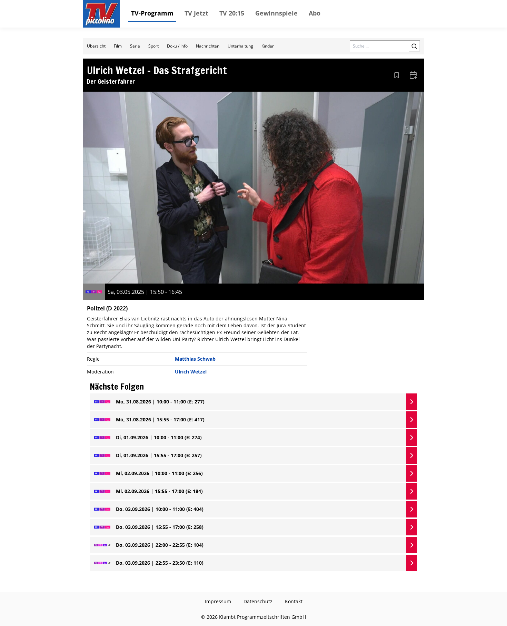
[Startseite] (101, 13)
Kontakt (293, 601)
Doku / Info (177, 46)
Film (118, 46)
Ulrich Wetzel (191, 371)
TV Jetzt (196, 13)
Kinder (267, 46)
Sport (153, 46)
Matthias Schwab (195, 359)
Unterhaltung (240, 46)
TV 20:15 (231, 13)
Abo (314, 13)
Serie (135, 46)
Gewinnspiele (276, 13)
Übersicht (96, 46)
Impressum (218, 601)
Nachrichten (207, 46)
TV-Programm (152, 13)
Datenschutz (257, 601)
